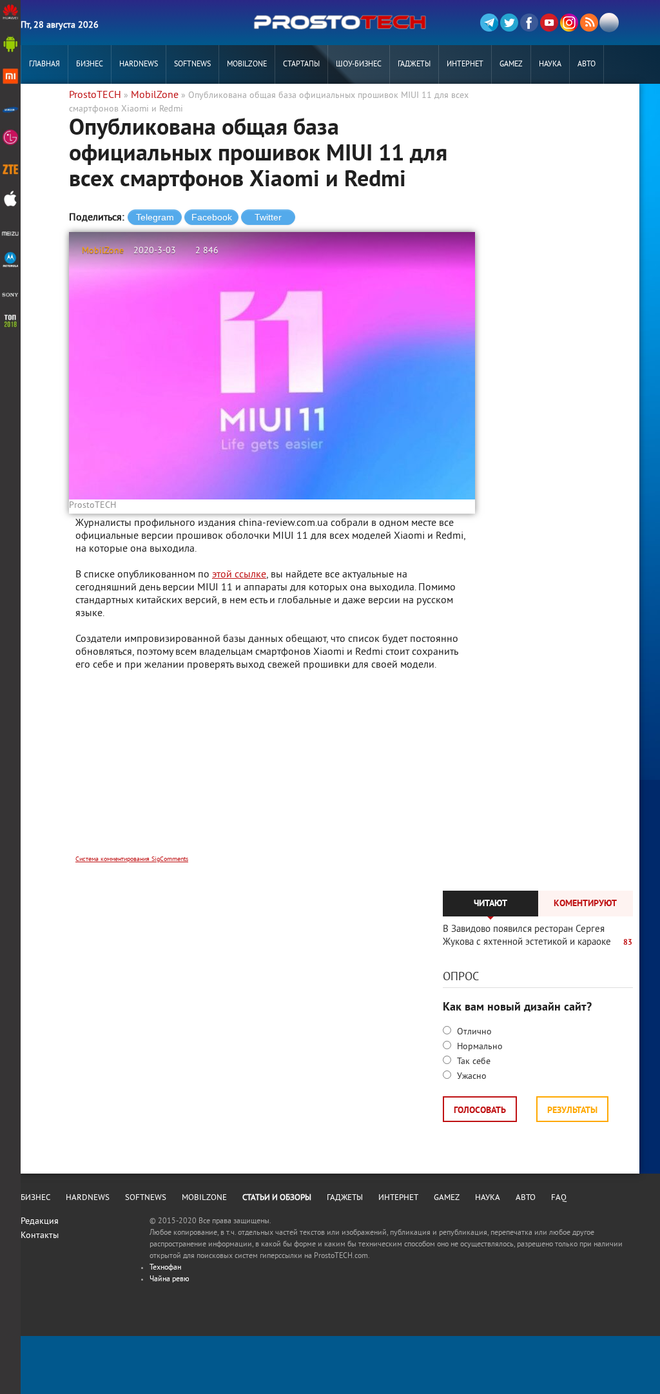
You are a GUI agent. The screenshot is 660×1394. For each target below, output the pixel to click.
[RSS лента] (589, 22)
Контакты (40, 1235)
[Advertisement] (272, 771)
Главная (44, 65)
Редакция (40, 1221)
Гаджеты (414, 65)
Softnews (192, 65)
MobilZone (247, 65)
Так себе (472, 1061)
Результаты (572, 1110)
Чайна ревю (169, 1279)
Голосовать (480, 1110)
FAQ (559, 1198)
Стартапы (301, 65)
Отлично (473, 1032)
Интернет (465, 65)
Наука (550, 65)
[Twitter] (509, 22)
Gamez (511, 65)
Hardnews (138, 65)
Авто (587, 65)
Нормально (478, 1046)
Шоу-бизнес (359, 65)
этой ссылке (239, 574)
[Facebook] (529, 22)
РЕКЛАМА (44, 103)
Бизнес (89, 65)
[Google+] (569, 22)
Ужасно (470, 1076)
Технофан (165, 1268)
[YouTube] (549, 22)
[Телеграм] (489, 22)
